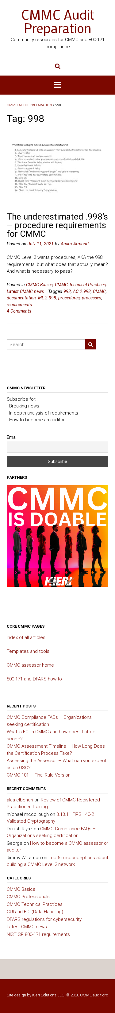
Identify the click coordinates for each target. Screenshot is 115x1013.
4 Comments (19, 311)
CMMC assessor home (30, 665)
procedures (69, 297)
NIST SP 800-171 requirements (38, 934)
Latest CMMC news (25, 291)
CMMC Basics (39, 284)
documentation (21, 297)
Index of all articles (26, 637)
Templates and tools (28, 651)
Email (12, 437)
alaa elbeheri (20, 800)
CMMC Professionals (28, 896)
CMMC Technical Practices (80, 284)
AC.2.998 (82, 291)
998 (67, 291)
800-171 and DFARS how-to (34, 679)
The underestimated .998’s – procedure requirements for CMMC (57, 225)
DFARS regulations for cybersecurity (44, 919)
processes (91, 297)
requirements (19, 304)
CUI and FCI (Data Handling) (35, 911)
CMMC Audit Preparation (57, 21)
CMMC (99, 291)
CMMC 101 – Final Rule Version (39, 775)
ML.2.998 (47, 297)
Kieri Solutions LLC (48, 995)
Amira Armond (75, 243)
